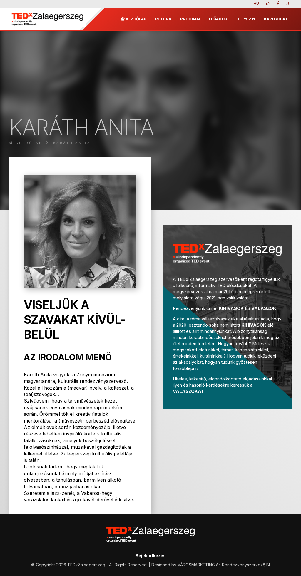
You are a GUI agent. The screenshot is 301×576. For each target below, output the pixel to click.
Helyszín (245, 18)
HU (256, 3)
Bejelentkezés (151, 555)
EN (268, 3)
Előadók (218, 18)
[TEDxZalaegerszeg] (47, 19)
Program (190, 18)
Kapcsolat (276, 18)
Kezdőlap (135, 18)
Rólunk (163, 18)
